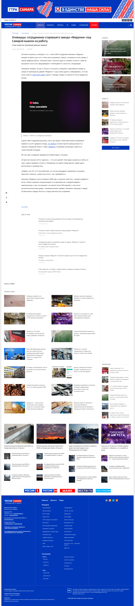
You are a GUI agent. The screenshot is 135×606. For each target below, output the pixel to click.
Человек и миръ (68, 525)
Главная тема (46, 516)
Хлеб (44, 543)
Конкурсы (50, 25)
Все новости (115, 147)
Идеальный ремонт (69, 537)
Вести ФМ (45, 578)
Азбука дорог (67, 513)
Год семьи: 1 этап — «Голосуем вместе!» (72, 544)
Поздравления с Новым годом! (50, 531)
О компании (83, 25)
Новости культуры (69, 519)
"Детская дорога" (47, 510)
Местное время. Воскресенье (50, 525)
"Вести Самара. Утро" (48, 546)
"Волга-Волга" (67, 531)
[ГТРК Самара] (13, 25)
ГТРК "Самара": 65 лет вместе (50, 519)
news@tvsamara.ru (18, 513)
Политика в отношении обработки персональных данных (14, 527)
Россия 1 (45, 559)
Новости (40, 25)
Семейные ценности (48, 537)
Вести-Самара (46, 513)
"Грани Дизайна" (47, 507)
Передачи (45, 505)
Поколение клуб (47, 534)
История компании (69, 557)
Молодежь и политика (48, 528)
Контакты (66, 565)
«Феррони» (52, 147)
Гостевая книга (68, 562)
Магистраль (46, 522)
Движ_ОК (66, 548)
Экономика (24, 207)
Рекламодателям (68, 568)
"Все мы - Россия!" (68, 510)
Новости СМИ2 (9, 284)
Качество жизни (68, 528)
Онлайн (94, 25)
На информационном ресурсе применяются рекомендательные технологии (17, 532)
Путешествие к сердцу (70, 534)
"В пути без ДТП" (68, 540)
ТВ (67, 25)
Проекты (60, 25)
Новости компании (69, 559)
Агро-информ (67, 516)
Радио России (46, 575)
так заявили (52, 144)
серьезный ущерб (38, 75)
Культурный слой (68, 522)
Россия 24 (45, 562)
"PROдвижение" (68, 507)
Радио (73, 25)
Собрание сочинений (48, 540)
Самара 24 (46, 565)
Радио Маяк (46, 572)
